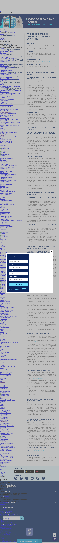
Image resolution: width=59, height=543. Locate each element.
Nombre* (11, 258)
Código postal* (13, 276)
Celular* (11, 270)
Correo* (11, 264)
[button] (51, 251)
